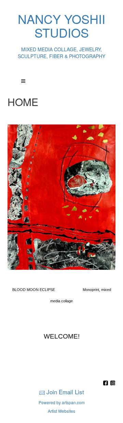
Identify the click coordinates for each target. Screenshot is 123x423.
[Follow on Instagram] (112, 383)
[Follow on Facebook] (106, 383)
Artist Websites (61, 411)
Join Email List (65, 391)
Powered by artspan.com (62, 402)
